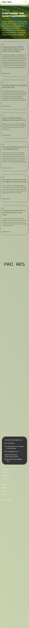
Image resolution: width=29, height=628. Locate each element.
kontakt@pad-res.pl (12, 451)
